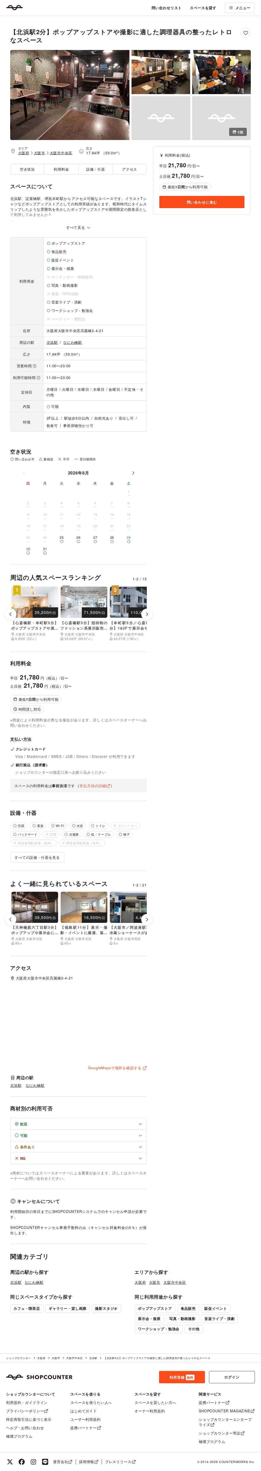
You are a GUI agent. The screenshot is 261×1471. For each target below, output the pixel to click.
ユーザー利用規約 (85, 1419)
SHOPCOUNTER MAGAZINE (224, 1410)
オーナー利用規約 (150, 1410)
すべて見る (76, 227)
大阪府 (24, 152)
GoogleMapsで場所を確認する (114, 1067)
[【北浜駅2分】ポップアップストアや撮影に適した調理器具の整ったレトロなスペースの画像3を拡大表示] (221, 72)
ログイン (231, 1376)
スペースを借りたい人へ (91, 1402)
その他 (194, 1328)
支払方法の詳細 (93, 785)
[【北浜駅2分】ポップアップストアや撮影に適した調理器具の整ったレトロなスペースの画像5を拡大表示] (221, 118)
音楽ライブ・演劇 (219, 1318)
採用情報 (86, 1461)
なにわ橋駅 (72, 342)
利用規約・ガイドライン (27, 1402)
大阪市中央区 (61, 152)
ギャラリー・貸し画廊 (67, 1308)
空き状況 (27, 169)
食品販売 (188, 1308)
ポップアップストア (155, 1308)
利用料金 (61, 169)
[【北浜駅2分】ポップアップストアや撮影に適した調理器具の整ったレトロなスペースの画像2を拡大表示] (161, 72)
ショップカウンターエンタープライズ (225, 1422)
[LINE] (45, 1462)
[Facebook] (21, 1462)
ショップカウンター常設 (219, 1433)
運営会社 (60, 1461)
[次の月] (133, 473)
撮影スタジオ (106, 1308)
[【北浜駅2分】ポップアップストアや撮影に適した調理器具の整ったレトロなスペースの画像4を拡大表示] (161, 118)
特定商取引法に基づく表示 (28, 1419)
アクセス (129, 169)
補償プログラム (19, 1436)
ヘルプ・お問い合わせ (25, 1427)
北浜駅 (52, 342)
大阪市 (39, 152)
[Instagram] (33, 1462)
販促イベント (215, 1308)
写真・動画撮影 (182, 1318)
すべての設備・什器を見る (37, 857)
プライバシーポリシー (25, 1410)
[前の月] (24, 473)
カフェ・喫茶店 (27, 1308)
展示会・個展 (149, 1318)
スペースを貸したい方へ (155, 1402)
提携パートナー (83, 1427)
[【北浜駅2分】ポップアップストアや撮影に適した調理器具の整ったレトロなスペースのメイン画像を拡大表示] (69, 95)
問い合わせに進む (202, 202)
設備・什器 (95, 169)
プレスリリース (118, 1461)
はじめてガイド (83, 1410)
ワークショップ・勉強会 (158, 1328)
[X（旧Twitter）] (10, 1462)
